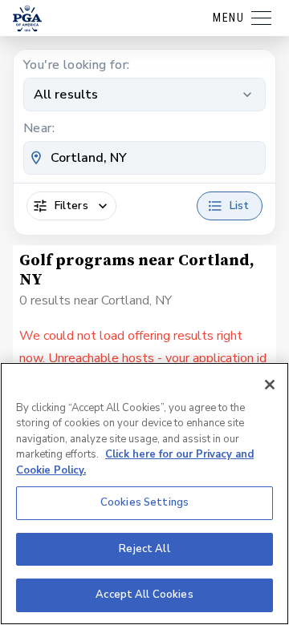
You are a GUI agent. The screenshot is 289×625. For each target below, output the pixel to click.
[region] (144, 493)
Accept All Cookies (144, 594)
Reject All (144, 549)
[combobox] (144, 158)
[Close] (269, 384)
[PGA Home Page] (27, 18)
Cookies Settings (144, 502)
